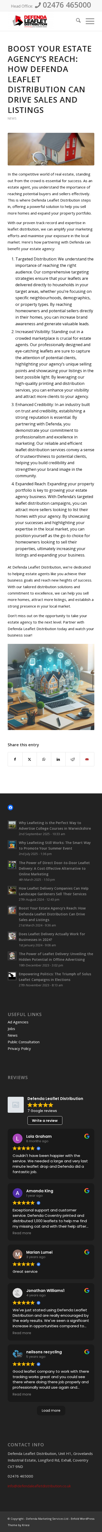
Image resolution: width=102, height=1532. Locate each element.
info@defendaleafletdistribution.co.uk (39, 1485)
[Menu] (87, 21)
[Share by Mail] (87, 759)
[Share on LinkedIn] (58, 759)
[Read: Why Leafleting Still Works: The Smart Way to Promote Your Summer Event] (12, 844)
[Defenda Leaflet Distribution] (42, 21)
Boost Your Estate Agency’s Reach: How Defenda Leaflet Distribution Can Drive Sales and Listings (52, 914)
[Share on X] (30, 759)
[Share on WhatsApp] (44, 759)
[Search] (76, 21)
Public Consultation (24, 1041)
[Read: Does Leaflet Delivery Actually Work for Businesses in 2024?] (12, 936)
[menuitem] (76, 21)
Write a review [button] (45, 1120)
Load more (51, 1410)
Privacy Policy (19, 1048)
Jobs (11, 1028)
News (12, 118)
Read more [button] (22, 1233)
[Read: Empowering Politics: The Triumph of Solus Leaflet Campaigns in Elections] (12, 976)
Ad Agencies (18, 1021)
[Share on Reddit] (73, 759)
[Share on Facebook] (15, 759)
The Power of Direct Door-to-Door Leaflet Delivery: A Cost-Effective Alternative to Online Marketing (54, 868)
